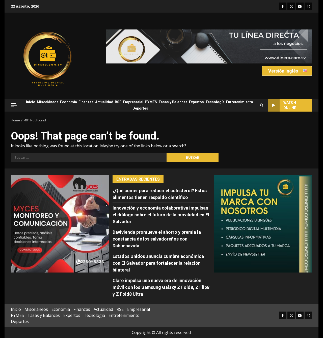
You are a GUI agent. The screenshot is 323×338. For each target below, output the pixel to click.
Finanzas (86, 102)
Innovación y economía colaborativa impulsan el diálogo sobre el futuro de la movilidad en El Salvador (161, 214)
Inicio (30, 102)
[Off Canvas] (14, 105)
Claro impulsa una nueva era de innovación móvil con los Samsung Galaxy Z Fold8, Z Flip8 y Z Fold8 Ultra (161, 287)
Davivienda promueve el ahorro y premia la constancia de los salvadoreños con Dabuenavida (157, 238)
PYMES (151, 102)
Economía (68, 102)
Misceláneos (48, 102)
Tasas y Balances (172, 102)
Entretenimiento (239, 102)
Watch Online (289, 105)
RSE (118, 102)
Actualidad (104, 102)
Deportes (140, 108)
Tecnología (215, 102)
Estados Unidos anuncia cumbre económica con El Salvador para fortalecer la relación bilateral (158, 263)
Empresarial (133, 102)
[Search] (261, 105)
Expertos (196, 102)
